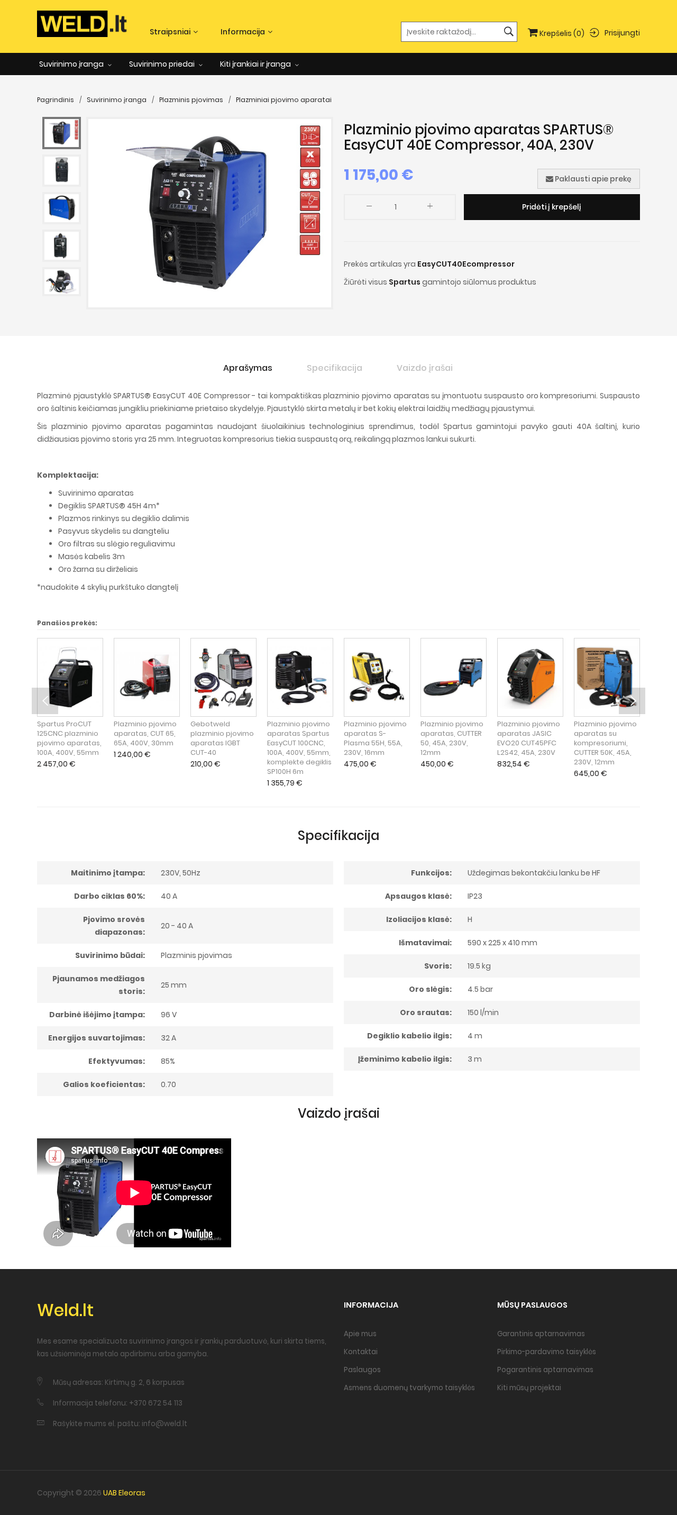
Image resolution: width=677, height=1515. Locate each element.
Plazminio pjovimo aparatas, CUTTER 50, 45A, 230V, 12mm (451, 738)
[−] (369, 208)
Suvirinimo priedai (162, 64)
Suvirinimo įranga (72, 64)
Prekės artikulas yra (380, 264)
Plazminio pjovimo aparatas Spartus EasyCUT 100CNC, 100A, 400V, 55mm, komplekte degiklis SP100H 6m (299, 748)
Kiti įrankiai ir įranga (256, 64)
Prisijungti (622, 32)
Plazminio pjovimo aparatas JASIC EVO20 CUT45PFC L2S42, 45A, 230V (528, 738)
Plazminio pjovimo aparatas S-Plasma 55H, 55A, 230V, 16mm (375, 738)
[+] (430, 208)
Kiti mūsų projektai (529, 1388)
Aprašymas (247, 368)
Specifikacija (334, 368)
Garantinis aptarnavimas (541, 1334)
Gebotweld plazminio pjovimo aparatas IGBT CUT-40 (222, 738)
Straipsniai (170, 31)
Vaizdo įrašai (425, 368)
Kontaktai (361, 1352)
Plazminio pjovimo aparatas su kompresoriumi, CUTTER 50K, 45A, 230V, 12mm (605, 743)
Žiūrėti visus (365, 282)
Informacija (243, 31)
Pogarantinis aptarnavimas (545, 1370)
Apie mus (360, 1334)
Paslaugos (362, 1370)
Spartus (404, 282)
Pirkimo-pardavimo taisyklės (546, 1352)
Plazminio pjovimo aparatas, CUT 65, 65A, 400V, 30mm (145, 733)
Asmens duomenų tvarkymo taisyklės (409, 1388)
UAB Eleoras (124, 1492)
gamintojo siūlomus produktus (479, 282)
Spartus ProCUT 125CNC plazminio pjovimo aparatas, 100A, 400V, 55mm (69, 738)
